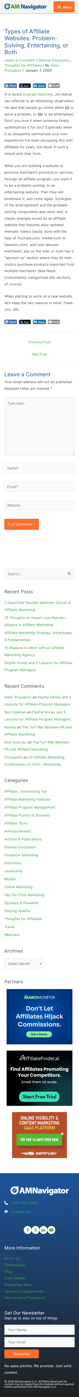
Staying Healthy (17, 911)
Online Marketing (18, 887)
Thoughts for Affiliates (23, 65)
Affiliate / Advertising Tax (25, 791)
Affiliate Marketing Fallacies (27, 799)
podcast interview (38, 94)
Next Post (39, 354)
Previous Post (39, 342)
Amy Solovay (15, 742)
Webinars (12, 934)
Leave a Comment (19, 60)
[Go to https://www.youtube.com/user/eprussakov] (51, 1230)
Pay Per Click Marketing (24, 895)
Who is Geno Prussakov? (24, 1297)
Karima (10, 727)
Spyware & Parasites (21, 903)
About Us (12, 1258)
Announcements (17, 831)
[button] (21, 1353)
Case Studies (15, 1278)
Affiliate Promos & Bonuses (26, 815)
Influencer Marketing (21, 855)
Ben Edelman (15, 712)
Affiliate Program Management (29, 807)
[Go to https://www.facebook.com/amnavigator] (28, 1230)
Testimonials (14, 1265)
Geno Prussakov (17, 697)
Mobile (10, 879)
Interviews (12, 863)
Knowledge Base (18, 1284)
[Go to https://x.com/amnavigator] (36, 1230)
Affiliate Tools (15, 823)
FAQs (8, 1271)
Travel (9, 926)
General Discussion (54, 60)
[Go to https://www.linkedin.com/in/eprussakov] (43, 1230)
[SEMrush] (39, 1134)
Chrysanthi (13, 757)
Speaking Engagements (23, 1291)
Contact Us (20, 1211)
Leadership (13, 871)
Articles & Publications (23, 839)
